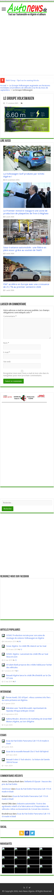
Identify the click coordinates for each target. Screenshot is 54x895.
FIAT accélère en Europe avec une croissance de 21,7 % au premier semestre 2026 (26, 285)
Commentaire (9, 316)
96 (20, 641)
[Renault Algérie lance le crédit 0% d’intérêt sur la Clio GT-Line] (3, 675)
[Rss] (21, 833)
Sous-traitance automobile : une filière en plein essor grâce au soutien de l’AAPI (24, 249)
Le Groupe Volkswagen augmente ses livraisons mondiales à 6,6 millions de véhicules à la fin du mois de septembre (25, 87)
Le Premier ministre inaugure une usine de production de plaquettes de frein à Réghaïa (25, 212)
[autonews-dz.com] (27, 9)
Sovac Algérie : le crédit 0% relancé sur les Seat (26, 646)
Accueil (3, 85)
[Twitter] (32, 833)
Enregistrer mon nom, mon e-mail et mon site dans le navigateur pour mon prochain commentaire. (26, 374)
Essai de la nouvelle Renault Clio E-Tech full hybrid (27, 751)
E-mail (6, 352)
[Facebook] (27, 833)
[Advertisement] (27, 45)
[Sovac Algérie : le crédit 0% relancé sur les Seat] (3, 646)
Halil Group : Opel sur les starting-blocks (22, 80)
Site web (7, 362)
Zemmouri (6, 789)
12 (21, 649)
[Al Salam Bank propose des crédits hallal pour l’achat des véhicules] (3, 664)
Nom (6, 343)
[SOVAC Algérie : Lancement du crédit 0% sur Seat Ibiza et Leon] (3, 654)
